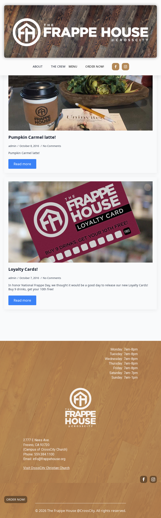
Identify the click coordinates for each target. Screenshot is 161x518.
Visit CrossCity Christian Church (46, 468)
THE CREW (58, 66)
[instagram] (125, 66)
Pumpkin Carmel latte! (32, 137)
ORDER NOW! (15, 499)
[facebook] (115, 66)
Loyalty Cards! (23, 269)
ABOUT (38, 66)
